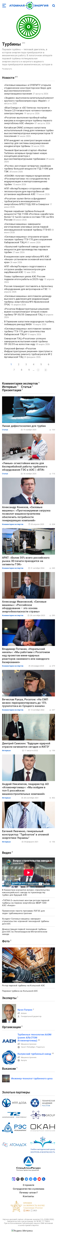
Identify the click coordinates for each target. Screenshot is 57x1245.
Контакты (28, 1196)
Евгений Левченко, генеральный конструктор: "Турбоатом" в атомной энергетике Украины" (25, 834)
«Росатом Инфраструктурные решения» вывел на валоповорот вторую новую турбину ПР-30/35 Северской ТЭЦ (27, 311)
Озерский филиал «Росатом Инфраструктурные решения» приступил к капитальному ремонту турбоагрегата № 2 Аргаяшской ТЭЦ (28, 353)
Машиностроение (29, 1044)
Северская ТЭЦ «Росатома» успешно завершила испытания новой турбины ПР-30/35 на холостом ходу (26, 341)
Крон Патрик (25, 1009)
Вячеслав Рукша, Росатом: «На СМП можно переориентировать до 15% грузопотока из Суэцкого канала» (25, 703)
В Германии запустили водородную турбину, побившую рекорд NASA (29, 323)
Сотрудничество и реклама (28, 1188)
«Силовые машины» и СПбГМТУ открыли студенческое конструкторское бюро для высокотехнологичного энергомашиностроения (27, 89)
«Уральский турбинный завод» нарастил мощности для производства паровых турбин (27, 249)
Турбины (11, 44)
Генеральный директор (31, 1016)
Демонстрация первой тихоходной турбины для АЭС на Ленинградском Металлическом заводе (24, 931)
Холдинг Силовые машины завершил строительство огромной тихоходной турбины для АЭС (25, 921)
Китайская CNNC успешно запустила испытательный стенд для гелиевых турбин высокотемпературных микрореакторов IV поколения (29, 132)
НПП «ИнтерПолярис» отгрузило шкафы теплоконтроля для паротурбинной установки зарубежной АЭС (27, 191)
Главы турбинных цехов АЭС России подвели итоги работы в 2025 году (24, 278)
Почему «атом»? (28, 1192)
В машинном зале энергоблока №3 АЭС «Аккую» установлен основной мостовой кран (27, 259)
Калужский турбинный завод (34, 1053)
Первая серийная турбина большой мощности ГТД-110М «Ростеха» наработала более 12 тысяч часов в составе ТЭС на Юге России (29, 215)
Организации (11, 1027)
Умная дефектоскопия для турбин (24, 426)
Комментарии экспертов (20, 383)
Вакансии (9, 1068)
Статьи (26, 387)
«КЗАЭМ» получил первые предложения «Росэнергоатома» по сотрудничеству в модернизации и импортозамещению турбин (27, 180)
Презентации (11, 390)
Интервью (9, 387)
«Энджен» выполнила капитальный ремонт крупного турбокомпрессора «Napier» (29, 99)
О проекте (28, 1185)
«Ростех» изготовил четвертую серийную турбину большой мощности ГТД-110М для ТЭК (28, 168)
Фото (6, 941)
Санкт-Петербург (28, 1047)
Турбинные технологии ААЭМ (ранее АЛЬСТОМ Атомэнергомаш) (34, 1037)
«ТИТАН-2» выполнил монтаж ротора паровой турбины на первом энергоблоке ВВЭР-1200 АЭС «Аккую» (25, 903)
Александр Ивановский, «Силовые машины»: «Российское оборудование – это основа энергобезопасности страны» (24, 606)
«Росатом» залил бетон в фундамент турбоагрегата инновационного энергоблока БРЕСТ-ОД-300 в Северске (26, 201)
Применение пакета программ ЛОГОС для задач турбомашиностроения (23, 912)
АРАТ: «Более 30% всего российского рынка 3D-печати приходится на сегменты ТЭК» (26, 561)
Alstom (24, 1013)
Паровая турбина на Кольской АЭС (20, 991)
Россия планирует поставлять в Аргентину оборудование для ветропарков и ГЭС (28, 287)
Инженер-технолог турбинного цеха (31, 1078)
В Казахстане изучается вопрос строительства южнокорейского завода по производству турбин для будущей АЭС (26, 892)
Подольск (40, 1047)
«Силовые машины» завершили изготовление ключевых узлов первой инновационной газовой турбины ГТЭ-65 (27, 227)
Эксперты (9, 998)
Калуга (24, 1060)
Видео (6, 852)
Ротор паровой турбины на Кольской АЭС (23, 985)
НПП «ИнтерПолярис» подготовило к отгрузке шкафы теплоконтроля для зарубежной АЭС (25, 269)
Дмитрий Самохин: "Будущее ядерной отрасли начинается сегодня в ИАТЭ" (26, 745)
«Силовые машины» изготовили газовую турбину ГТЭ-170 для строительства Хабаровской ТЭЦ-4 (27, 331)
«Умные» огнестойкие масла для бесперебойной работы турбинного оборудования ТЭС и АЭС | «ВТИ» (24, 466)
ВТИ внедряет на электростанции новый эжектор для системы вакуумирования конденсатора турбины (27, 143)
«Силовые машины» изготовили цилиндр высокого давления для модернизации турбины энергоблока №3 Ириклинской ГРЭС (27, 300)
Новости (8, 77)
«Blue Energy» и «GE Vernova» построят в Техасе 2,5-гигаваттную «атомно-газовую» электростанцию (28, 110)
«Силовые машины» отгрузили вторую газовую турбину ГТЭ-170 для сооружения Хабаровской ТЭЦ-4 (28, 239)
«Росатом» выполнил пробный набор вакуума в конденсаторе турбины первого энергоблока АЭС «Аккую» (28, 120)
